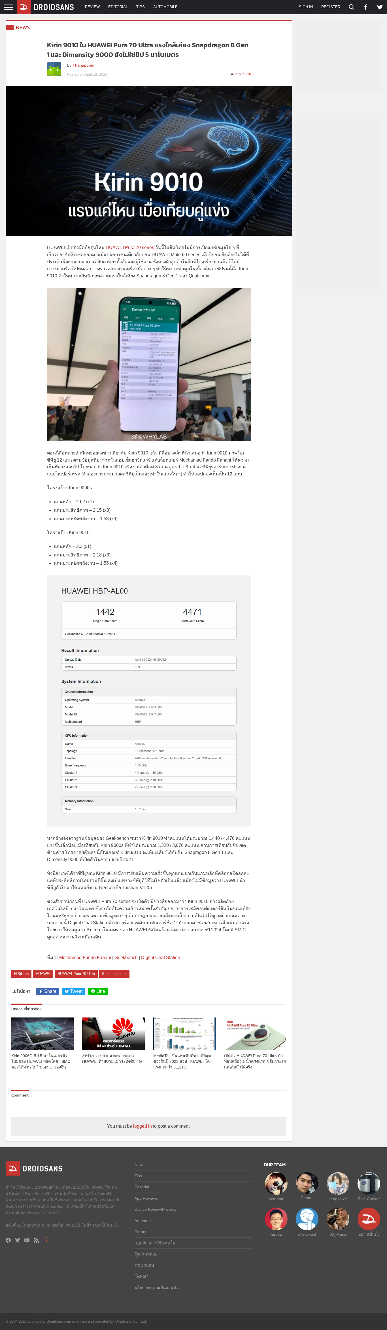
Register (330, 7)
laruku (276, 1234)
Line (100, 991)
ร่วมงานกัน (144, 1265)
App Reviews (146, 1198)
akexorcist (307, 1234)
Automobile (165, 7)
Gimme (307, 1197)
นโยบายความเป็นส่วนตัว (156, 1288)
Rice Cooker (369, 1199)
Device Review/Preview (155, 1209)
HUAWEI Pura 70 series (130, 247)
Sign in (306, 7)
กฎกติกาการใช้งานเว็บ (155, 1243)
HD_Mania (337, 1234)
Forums (141, 1231)
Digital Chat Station (160, 957)
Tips (140, 7)
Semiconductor (114, 974)
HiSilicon (21, 974)
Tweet (76, 991)
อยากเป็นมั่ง (368, 1234)
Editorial (118, 7)
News (23, 27)
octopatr (276, 1199)
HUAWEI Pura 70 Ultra (76, 974)
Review (92, 7)
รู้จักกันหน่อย (146, 1254)
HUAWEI (43, 974)
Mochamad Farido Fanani (85, 957)
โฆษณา (141, 1276)
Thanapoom (83, 65)
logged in (142, 1126)
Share (50, 991)
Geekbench (126, 957)
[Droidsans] (45, 7)
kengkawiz (338, 1199)
